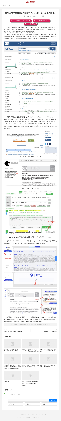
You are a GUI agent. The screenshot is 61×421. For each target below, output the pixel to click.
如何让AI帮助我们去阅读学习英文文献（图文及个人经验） (30, 13)
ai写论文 (36, 415)
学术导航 (32, 415)
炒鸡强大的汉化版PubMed (50, 331)
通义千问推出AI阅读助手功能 (11, 350)
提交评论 (53, 400)
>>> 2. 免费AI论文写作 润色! (42, 20)
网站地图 (28, 415)
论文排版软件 (30, 2)
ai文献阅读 (4, 5)
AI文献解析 (6, 381)
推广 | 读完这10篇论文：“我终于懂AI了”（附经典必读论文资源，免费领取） (30, 383)
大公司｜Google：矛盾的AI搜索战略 (13, 331)
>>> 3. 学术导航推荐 (31, 24)
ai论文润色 (45, 415)
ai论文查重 (40, 415)
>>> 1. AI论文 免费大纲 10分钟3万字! (21, 20)
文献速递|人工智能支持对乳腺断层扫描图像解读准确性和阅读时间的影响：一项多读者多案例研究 (12, 366)
